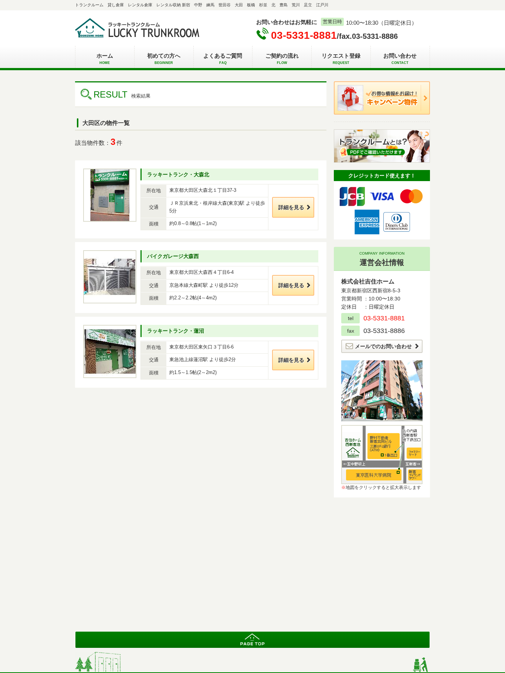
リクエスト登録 (341, 58)
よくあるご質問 (222, 58)
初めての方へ (163, 58)
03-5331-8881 (304, 35)
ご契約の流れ (282, 58)
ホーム (104, 58)
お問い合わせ (400, 58)
